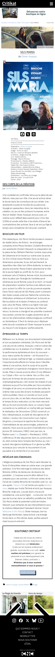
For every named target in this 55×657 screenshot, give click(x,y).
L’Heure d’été (19, 485)
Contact (27, 632)
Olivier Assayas (29, 56)
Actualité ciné (14, 23)
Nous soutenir (27, 640)
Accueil (4, 23)
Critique (25, 23)
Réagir (35, 585)
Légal (27, 643)
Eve (17, 434)
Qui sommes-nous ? (28, 628)
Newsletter (27, 636)
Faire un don (27, 572)
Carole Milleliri (23, 585)
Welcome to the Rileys (13, 511)
